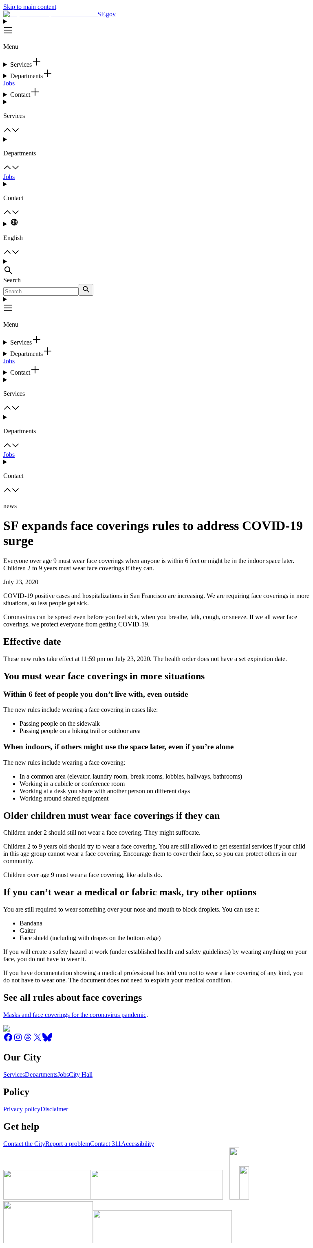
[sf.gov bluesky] (47, 1039)
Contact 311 (105, 1143)
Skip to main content (29, 6)
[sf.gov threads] (28, 1039)
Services (14, 1074)
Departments (41, 1074)
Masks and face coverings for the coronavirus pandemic (74, 1014)
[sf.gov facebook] (8, 1039)
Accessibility (137, 1143)
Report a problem (67, 1143)
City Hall (81, 1074)
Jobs (9, 83)
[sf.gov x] (37, 1039)
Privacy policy (21, 1109)
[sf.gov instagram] (18, 1039)
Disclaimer (54, 1109)
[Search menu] (156, 267)
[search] (86, 290)
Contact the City (24, 1143)
